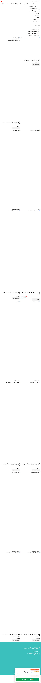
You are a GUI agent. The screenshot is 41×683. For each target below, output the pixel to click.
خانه (39, 8)
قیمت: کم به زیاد (36, 19)
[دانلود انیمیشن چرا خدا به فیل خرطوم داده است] (16, 37)
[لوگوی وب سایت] (34, 1)
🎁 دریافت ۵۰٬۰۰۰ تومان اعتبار (27, 679)
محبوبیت (37, 13)
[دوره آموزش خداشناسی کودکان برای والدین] (30, 169)
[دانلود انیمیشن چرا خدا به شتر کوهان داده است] (10, 169)
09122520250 (35, 651)
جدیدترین (37, 17)
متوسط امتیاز (36, 15)
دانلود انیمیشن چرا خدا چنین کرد (32, 60)
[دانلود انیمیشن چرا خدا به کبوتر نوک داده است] (10, 340)
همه (38, 27)
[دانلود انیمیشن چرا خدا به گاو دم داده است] (30, 340)
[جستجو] (2, 2)
